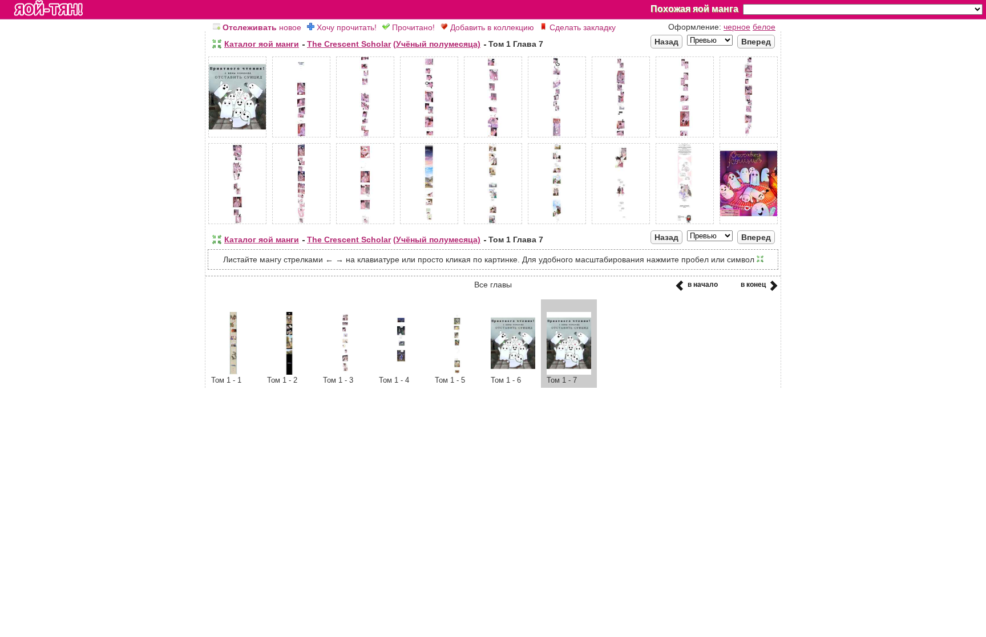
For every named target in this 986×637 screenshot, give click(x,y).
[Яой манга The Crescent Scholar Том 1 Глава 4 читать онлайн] (401, 371)
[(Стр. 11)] (301, 224)
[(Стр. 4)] (429, 137)
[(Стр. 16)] (621, 224)
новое (262, 27)
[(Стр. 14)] (493, 224)
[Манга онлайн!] (48, 9)
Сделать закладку (581, 27)
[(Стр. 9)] (749, 137)
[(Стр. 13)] (429, 224)
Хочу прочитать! (345, 27)
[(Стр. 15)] (557, 224)
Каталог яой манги (261, 43)
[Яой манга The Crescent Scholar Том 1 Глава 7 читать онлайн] (569, 371)
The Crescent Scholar (349, 43)
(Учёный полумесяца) (436, 43)
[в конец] (772, 289)
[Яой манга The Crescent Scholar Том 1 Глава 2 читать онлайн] (289, 371)
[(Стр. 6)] (557, 137)
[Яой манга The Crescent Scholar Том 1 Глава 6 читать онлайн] (513, 371)
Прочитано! (412, 27)
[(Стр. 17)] (685, 224)
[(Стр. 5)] (493, 137)
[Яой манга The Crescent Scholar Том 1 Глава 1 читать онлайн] (233, 371)
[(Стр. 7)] (621, 137)
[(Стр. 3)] (365, 137)
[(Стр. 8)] (685, 137)
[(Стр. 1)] (237, 137)
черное (737, 26)
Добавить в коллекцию (491, 27)
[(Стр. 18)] (749, 224)
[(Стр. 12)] (365, 224)
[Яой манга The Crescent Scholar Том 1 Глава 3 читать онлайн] (345, 371)
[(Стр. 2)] (301, 137)
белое (764, 26)
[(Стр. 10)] (237, 224)
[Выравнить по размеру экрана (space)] (216, 43)
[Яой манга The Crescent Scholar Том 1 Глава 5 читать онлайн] (457, 371)
